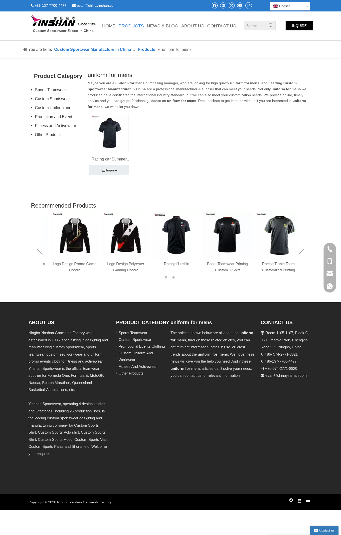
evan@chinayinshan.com (286, 375)
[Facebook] (214, 5)
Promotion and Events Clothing (59, 117)
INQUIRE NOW (299, 27)
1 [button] (166, 277)
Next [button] (301, 249)
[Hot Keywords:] (270, 25)
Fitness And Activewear (138, 366)
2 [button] (174, 277)
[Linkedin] (223, 5)
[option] (69, 242)
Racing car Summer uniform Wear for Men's (109, 159)
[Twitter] (231, 5)
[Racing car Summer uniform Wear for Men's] (108, 133)
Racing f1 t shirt (170, 264)
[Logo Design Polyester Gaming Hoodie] (120, 235)
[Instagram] (248, 5)
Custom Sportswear (52, 99)
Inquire (111, 170)
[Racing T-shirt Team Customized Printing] (272, 235)
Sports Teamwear (50, 90)
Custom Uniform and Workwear (59, 108)
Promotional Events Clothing (142, 346)
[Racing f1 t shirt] (171, 235)
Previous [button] (39, 249)
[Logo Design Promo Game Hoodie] (69, 235)
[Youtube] (240, 5)
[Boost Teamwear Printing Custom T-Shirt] (221, 235)
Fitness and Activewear (55, 126)
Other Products (48, 135)
